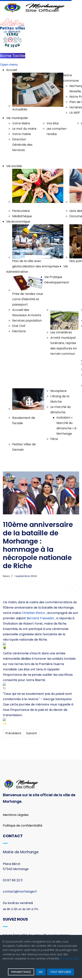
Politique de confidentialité (22, 825)
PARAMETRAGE (21, 971)
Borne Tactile (12, 55)
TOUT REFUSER (60, 971)
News (6, 576)
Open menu (9, 64)
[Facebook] (67, 588)
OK (41, 971)
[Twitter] (76, 588)
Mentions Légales (16, 815)
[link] (33, 613)
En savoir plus (69, 958)
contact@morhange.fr (20, 891)
